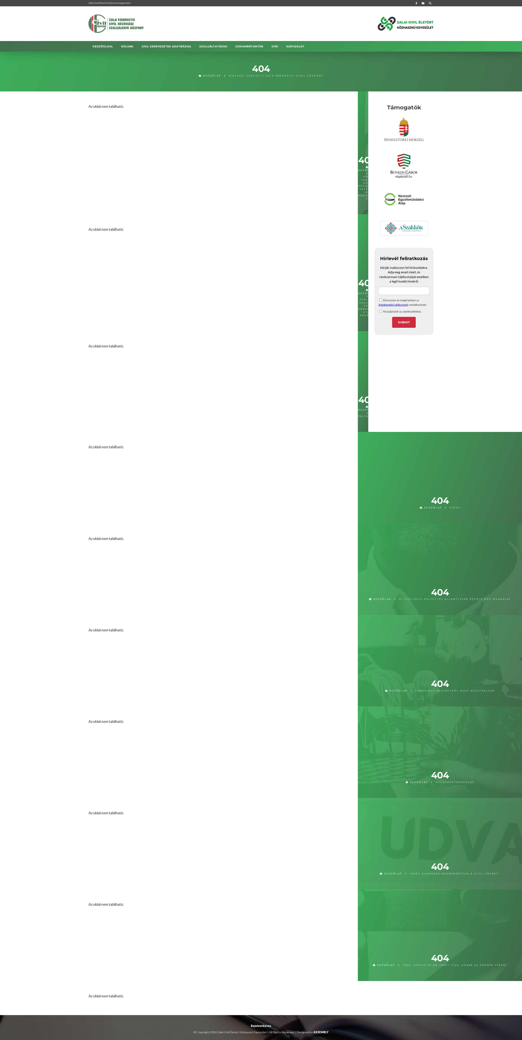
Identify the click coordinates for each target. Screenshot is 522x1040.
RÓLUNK (127, 46)
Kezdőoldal (103, 46)
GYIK (274, 46)
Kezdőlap (211, 75)
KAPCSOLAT (295, 46)
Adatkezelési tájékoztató (393, 304)
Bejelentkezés (261, 1026)
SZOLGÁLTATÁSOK (213, 46)
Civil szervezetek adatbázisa (166, 46)
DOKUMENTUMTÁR (249, 46)
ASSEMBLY (320, 1032)
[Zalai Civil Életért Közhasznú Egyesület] (116, 23)
